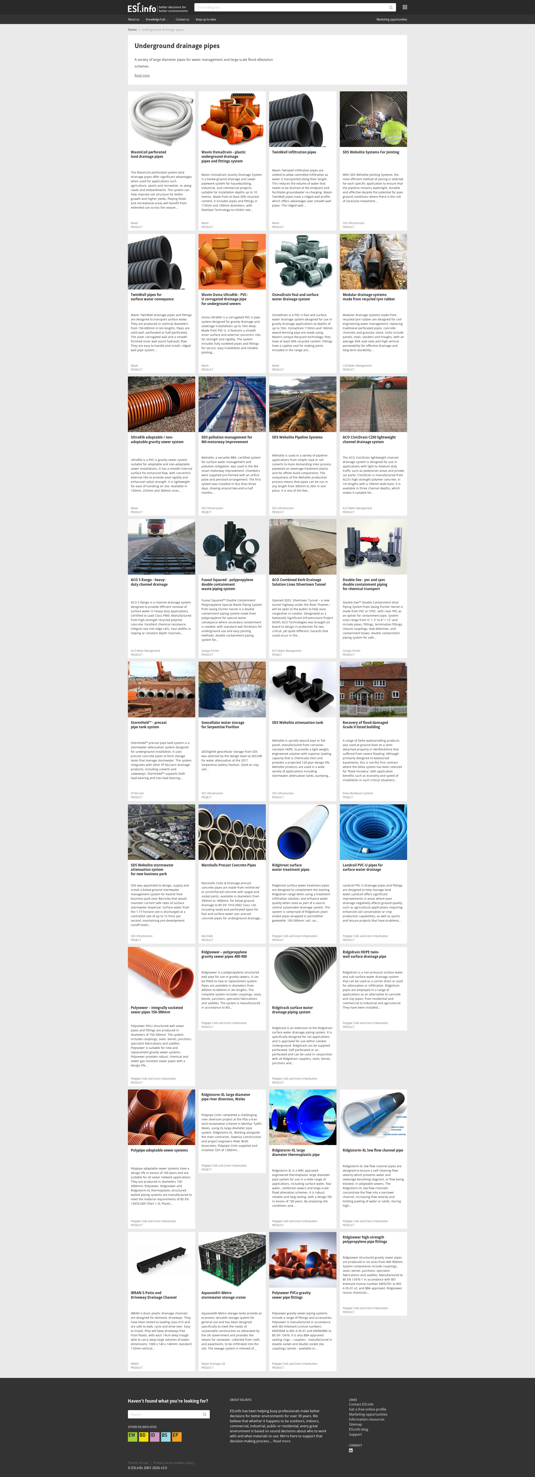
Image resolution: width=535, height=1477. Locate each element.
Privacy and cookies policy (174, 1462)
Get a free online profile (367, 1409)
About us (133, 19)
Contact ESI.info (361, 1404)
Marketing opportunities (392, 19)
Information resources (367, 1419)
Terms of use (138, 1462)
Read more (142, 75)
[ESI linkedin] (351, 1450)
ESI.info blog (358, 1429)
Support (355, 1434)
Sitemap (355, 1424)
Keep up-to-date (206, 19)
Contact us (182, 19)
